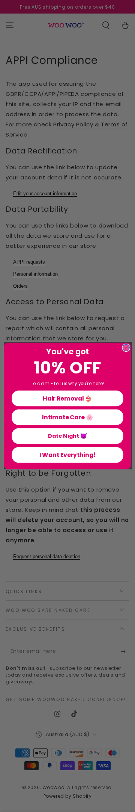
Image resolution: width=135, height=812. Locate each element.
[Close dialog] (126, 348)
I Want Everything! (67, 455)
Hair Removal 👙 (67, 398)
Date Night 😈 (67, 436)
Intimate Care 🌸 (67, 417)
